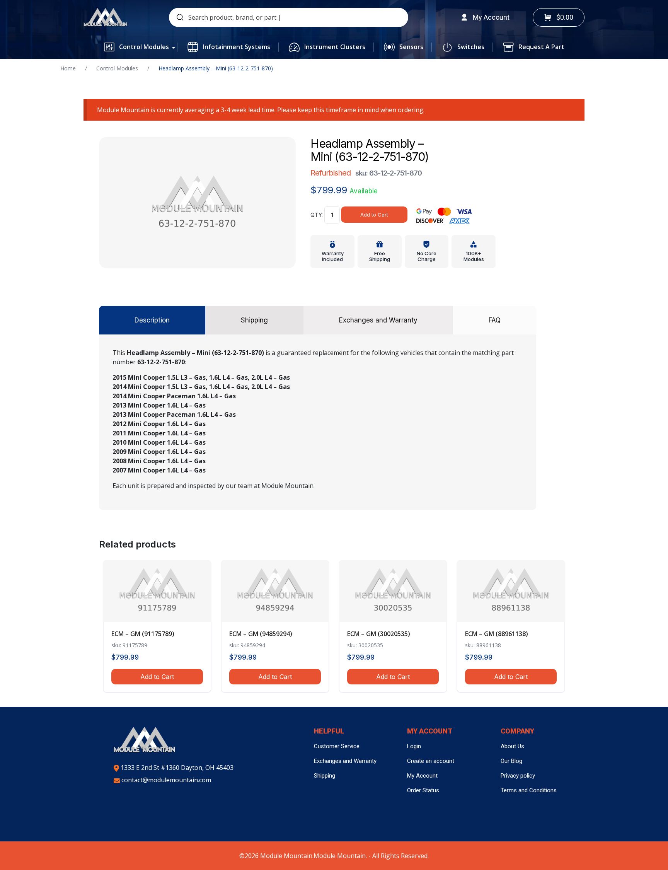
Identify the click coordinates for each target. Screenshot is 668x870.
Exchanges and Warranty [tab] (378, 320)
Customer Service (337, 746)
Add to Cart (374, 215)
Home (68, 68)
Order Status (423, 790)
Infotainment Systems (236, 47)
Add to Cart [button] (157, 677)
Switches (470, 47)
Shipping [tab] (254, 320)
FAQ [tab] (495, 320)
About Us (512, 746)
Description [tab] (152, 320)
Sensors (411, 47)
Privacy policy (518, 775)
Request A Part (541, 47)
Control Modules (144, 47)
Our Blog (511, 760)
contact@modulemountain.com (165, 780)
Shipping (324, 775)
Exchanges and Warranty (345, 760)
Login (414, 746)
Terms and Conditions (529, 790)
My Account (422, 775)
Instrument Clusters (334, 47)
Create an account (430, 760)
